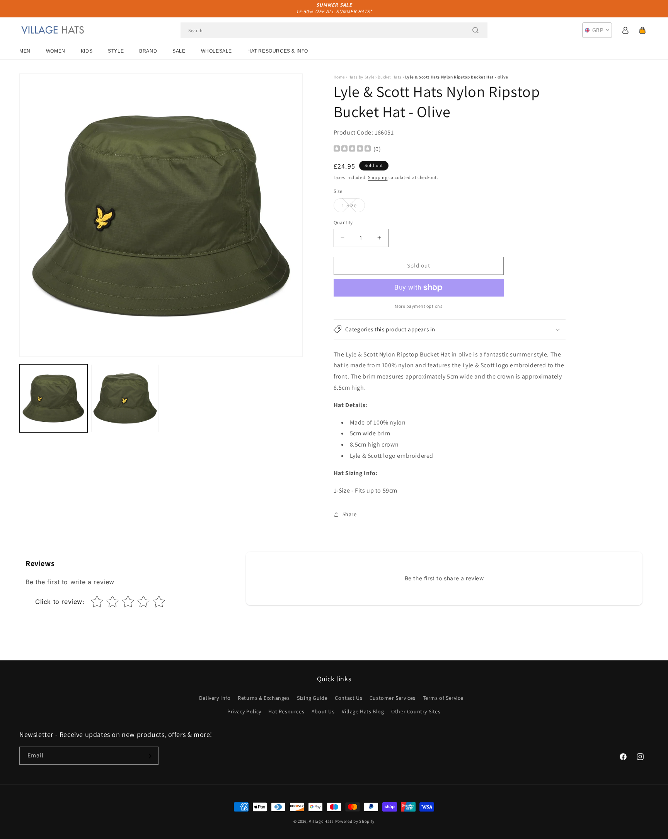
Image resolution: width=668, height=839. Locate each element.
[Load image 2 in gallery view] (125, 398)
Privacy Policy (244, 711)
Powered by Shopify (355, 821)
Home (339, 77)
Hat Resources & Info (277, 51)
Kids (86, 51)
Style (116, 51)
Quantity (343, 222)
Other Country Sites (415, 711)
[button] (642, 30)
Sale (178, 51)
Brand (148, 51)
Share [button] (350, 514)
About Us (323, 711)
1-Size (353, 206)
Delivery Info (215, 697)
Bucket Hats (390, 77)
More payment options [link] (418, 306)
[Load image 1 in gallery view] (53, 398)
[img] (352, 149)
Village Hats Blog (363, 711)
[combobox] (334, 30)
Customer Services (393, 697)
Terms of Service (443, 697)
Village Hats (321, 821)
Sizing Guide (312, 697)
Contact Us (348, 697)
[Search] (475, 30)
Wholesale (216, 51)
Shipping (378, 177)
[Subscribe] (149, 756)
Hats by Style (361, 77)
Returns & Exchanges (264, 697)
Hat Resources (286, 711)
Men (25, 51)
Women (55, 51)
